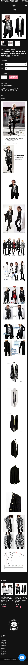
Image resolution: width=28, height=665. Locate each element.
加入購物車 (13, 77)
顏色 (2, 64)
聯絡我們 (3, 654)
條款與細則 (4, 643)
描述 (2, 95)
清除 (26, 62)
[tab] (14, 95)
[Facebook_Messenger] (22, 657)
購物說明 (3, 645)
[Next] (24, 26)
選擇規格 (4, 606)
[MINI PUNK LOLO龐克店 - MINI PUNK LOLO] (14, 5)
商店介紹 (3, 640)
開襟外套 (13, 49)
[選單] (2, 6)
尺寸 (2, 68)
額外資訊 (3, 98)
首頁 (2, 49)
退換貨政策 (4, 648)
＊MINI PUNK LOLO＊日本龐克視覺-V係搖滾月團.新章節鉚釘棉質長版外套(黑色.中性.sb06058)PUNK (21, 600)
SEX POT (7, 49)
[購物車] (26, 5)
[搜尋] (4, 5)
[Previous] (3, 26)
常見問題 (3, 651)
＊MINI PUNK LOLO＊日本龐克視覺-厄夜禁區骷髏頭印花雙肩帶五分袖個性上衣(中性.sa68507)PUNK (7, 600)
